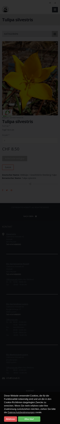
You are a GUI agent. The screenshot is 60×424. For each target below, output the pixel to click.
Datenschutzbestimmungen (21, 412)
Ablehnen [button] (10, 419)
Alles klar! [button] (29, 419)
